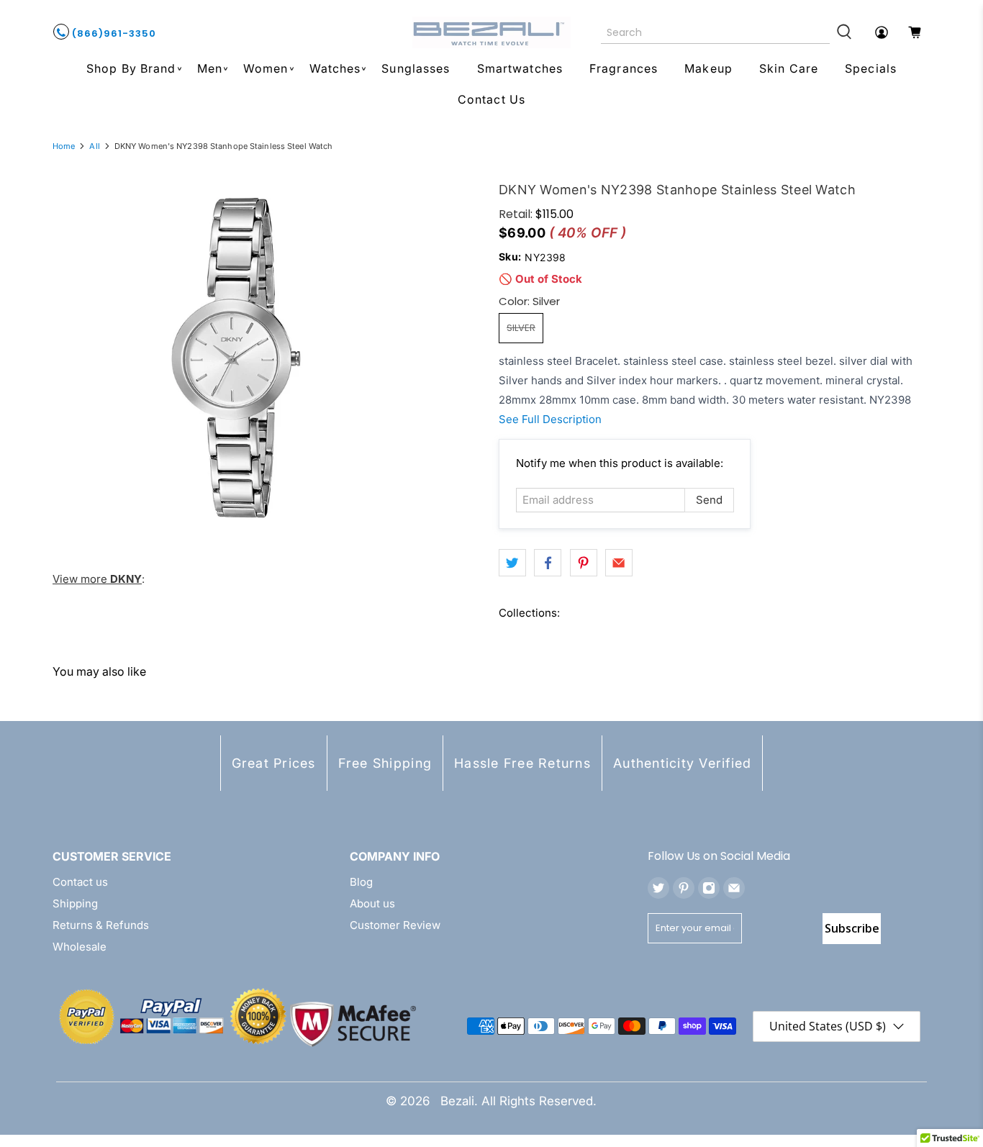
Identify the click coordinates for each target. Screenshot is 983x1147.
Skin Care (788, 68)
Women (266, 68)
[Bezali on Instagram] (709, 888)
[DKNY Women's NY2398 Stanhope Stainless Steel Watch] (236, 358)
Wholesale (80, 946)
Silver (521, 328)
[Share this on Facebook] (547, 562)
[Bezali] (491, 32)
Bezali (457, 1101)
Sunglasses (415, 68)
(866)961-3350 (112, 33)
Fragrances (623, 68)
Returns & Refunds (101, 925)
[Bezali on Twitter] (658, 888)
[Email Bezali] (734, 888)
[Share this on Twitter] (512, 562)
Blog (361, 882)
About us (372, 903)
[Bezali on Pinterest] (683, 888)
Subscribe (852, 928)
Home (64, 146)
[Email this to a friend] (619, 562)
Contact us (80, 882)
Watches (335, 68)
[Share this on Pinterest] (583, 562)
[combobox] (715, 32)
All (94, 146)
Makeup (708, 68)
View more (97, 579)
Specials (871, 68)
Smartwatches (520, 68)
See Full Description (550, 419)
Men (209, 68)
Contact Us (491, 99)
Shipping (75, 903)
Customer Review (395, 925)
